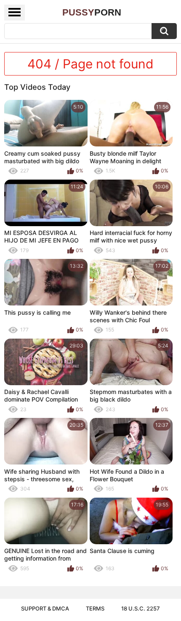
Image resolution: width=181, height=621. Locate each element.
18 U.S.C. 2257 (140, 608)
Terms (95, 608)
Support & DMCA (45, 608)
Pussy (91, 12)
